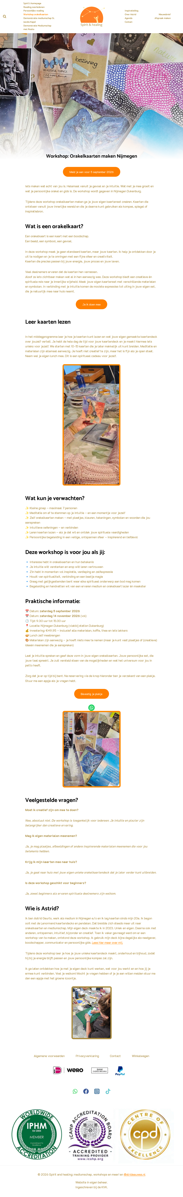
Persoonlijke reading (33, 11)
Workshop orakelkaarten (35, 14)
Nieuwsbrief (165, 14)
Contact (128, 22)
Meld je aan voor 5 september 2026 (92, 172)
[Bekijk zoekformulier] (4, 16)
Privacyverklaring (87, 1056)
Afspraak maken (163, 18)
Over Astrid (130, 14)
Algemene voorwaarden (49, 1056)
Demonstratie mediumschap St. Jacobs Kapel (39, 20)
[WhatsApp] (75, 1091)
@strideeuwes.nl (134, 1174)
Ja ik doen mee (91, 304)
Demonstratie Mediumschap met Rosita (37, 27)
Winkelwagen (140, 1056)
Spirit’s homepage (32, 3)
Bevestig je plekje (91, 694)
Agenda (128, 18)
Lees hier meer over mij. (107, 942)
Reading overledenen (33, 7)
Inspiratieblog (131, 11)
